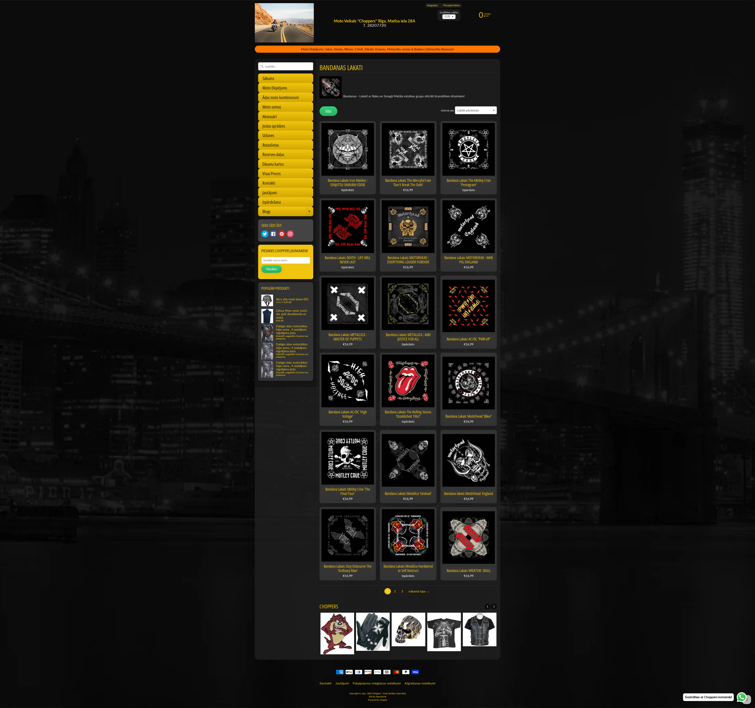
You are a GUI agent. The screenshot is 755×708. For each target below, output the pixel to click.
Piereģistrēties (451, 5)
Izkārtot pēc (447, 110)
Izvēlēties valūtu (449, 12)
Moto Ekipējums (274, 88)
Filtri (328, 111)
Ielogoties (432, 5)
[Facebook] (273, 233)
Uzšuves (268, 135)
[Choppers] (284, 22)
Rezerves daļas (273, 154)
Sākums (268, 78)
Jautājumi (269, 192)
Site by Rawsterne (377, 696)
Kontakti (268, 183)
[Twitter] (264, 233)
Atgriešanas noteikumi (420, 683)
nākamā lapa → (419, 591)
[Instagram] (290, 233)
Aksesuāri (269, 116)
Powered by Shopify (377, 700)
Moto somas (271, 107)
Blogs (287, 212)
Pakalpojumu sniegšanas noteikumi (377, 683)
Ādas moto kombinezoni (280, 97)
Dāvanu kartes (273, 164)
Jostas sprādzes (273, 126)
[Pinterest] (281, 233)
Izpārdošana (271, 202)
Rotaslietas (270, 145)
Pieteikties (271, 269)
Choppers (376, 693)
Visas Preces (271, 173)
